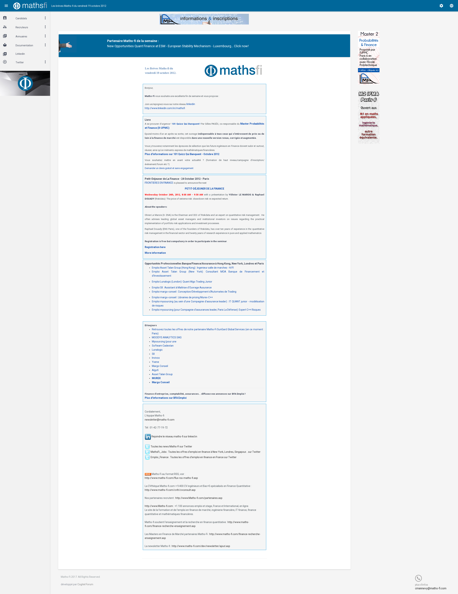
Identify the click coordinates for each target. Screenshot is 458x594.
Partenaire (115, 41)
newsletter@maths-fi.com (159, 419)
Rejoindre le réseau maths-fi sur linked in (174, 436)
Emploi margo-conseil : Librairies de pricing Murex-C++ (182, 297)
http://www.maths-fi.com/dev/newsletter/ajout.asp (201, 546)
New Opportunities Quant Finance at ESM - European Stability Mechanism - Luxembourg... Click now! (178, 46)
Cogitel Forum (85, 584)
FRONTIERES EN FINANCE (159, 182)
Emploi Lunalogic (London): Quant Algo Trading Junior (182, 281)
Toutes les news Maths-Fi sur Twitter (171, 446)
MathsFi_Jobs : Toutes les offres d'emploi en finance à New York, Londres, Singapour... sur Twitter (205, 451)
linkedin (190, 104)
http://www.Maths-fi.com (159, 506)
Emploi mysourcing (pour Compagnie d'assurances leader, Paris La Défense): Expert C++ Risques (206, 309)
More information (155, 252)
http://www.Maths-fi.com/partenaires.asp (198, 498)
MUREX (156, 378)
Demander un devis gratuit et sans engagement (169, 168)
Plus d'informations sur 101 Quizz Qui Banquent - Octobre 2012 (182, 154)
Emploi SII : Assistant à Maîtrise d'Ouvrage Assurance (182, 287)
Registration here (155, 247)
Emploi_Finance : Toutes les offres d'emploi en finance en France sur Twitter (194, 457)
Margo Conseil (161, 382)
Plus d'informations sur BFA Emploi (166, 397)
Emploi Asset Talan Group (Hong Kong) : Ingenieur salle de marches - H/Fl (193, 267)
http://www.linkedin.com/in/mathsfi (165, 108)
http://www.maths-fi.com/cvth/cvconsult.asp (170, 490)
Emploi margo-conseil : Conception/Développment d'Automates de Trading (194, 291)
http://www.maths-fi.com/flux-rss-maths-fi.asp (171, 478)
